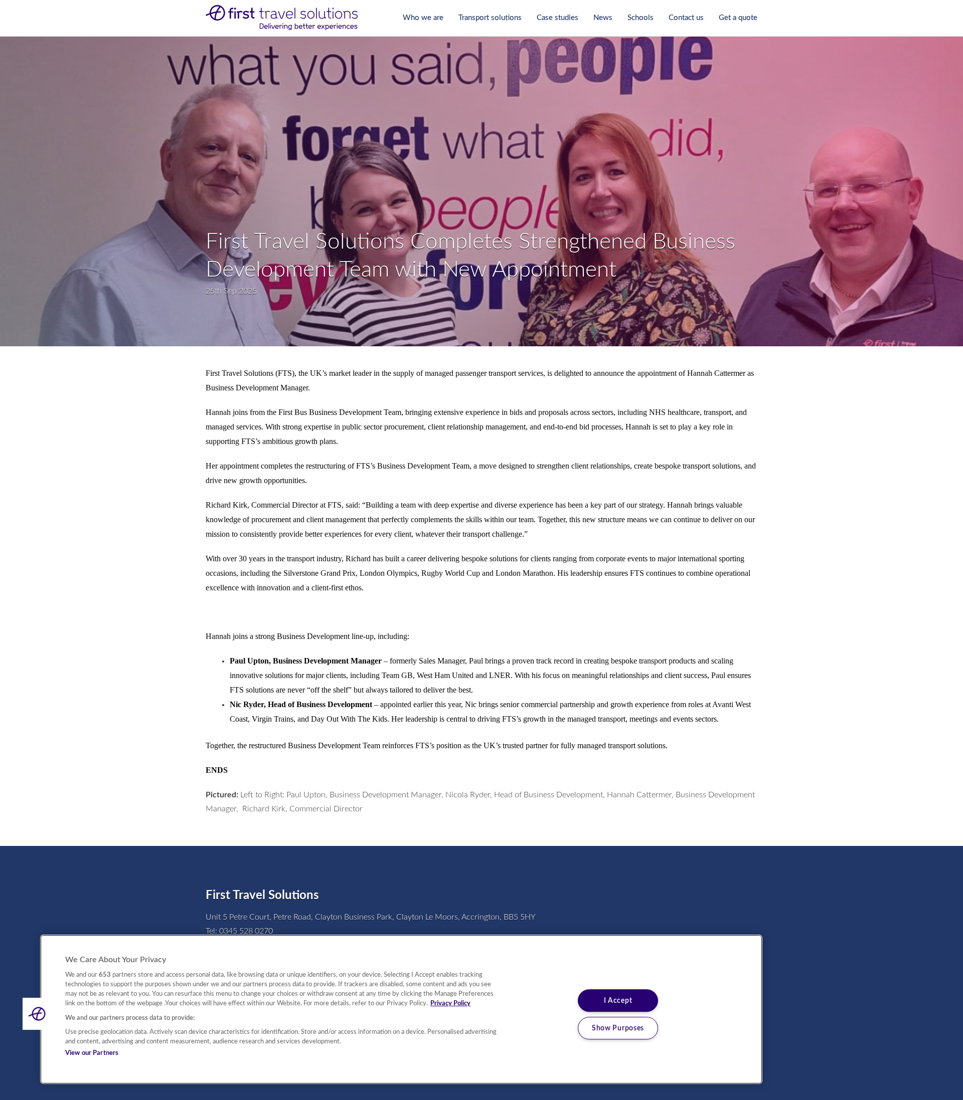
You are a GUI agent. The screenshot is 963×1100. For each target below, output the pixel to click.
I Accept (618, 1000)
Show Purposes (618, 1028)
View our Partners (91, 1053)
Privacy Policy (450, 1003)
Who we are (423, 18)
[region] (401, 1009)
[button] (39, 1014)
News (602, 18)
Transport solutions (490, 18)
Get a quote (738, 18)
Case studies (557, 18)
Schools (640, 18)
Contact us (686, 18)
